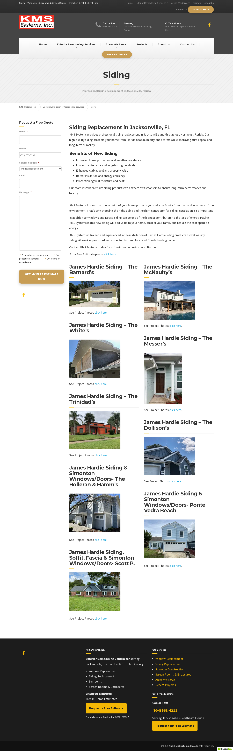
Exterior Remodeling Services (151, 2)
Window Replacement (169, 659)
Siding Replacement (168, 664)
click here (110, 254)
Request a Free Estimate (106, 708)
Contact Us (181, 9)
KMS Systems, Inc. (27, 107)
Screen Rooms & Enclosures (173, 674)
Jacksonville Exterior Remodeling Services (63, 107)
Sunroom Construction (169, 669)
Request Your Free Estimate (175, 726)
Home (130, 2)
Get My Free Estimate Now (41, 276)
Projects (197, 2)
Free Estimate (201, 9)
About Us (209, 2)
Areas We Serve (179, 2)
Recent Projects (165, 685)
